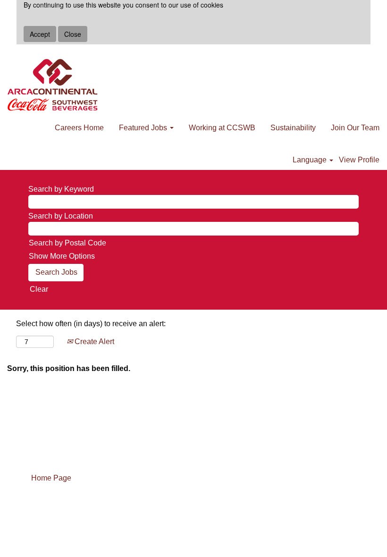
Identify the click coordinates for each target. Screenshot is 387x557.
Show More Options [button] (62, 256)
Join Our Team (355, 128)
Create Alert (93, 342)
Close (72, 34)
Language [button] (310, 160)
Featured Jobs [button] (144, 128)
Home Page (51, 478)
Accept (40, 34)
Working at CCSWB (222, 128)
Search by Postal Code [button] (67, 243)
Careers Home (79, 128)
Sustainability (293, 128)
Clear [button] (39, 289)
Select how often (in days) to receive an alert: (91, 324)
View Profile (359, 160)
